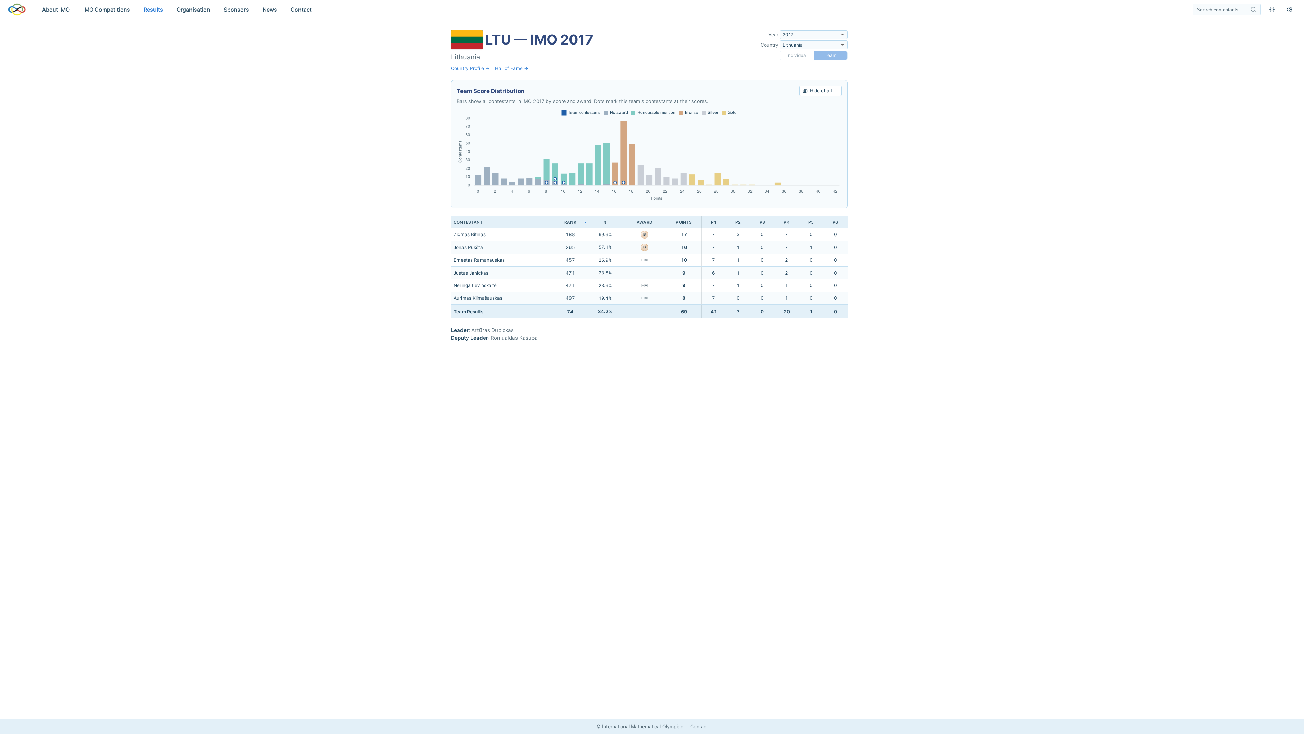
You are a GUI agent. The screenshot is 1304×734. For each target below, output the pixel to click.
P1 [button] (714, 222)
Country (769, 45)
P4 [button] (786, 222)
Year (773, 34)
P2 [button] (738, 222)
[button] (570, 222)
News (269, 9)
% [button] (605, 222)
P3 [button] (762, 222)
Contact (301, 9)
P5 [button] (811, 222)
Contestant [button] (468, 222)
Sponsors (236, 9)
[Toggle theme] (1272, 9)
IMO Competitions (106, 9)
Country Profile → (470, 68)
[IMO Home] (17, 9)
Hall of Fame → (511, 68)
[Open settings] (1290, 9)
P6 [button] (835, 222)
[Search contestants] (1253, 9)
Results (153, 9)
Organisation (193, 9)
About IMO (56, 9)
